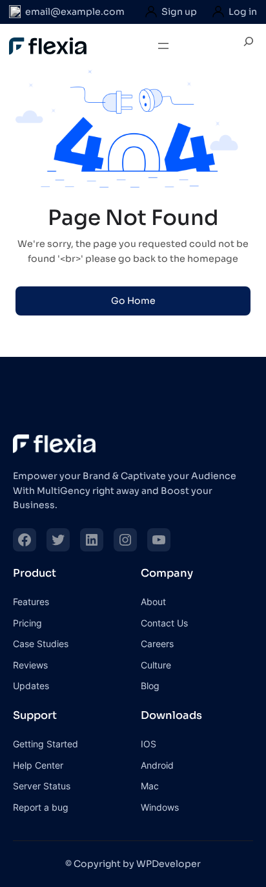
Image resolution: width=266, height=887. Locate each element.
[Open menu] (163, 46)
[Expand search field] (248, 46)
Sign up (179, 11)
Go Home (133, 300)
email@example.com (75, 11)
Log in (243, 11)
